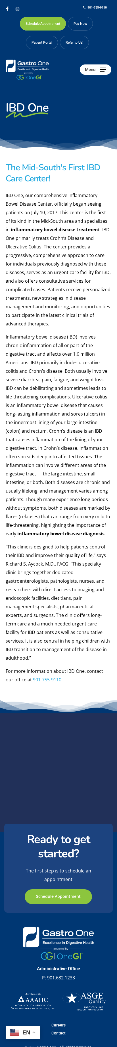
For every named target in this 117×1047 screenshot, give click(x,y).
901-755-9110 (47, 680)
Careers (58, 1025)
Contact (58, 1033)
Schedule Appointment (58, 896)
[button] (95, 69)
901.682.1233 (61, 978)
